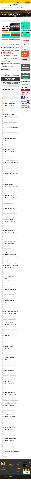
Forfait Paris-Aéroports (18, 462)
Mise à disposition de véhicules (26, 30)
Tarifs (15, 7)
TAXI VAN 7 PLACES (26, 32)
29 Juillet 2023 (10, 464)
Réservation (10, 7)
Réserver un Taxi (19, 468)
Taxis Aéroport (23, 7)
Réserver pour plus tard (24, 83)
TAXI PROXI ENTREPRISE (26, 28)
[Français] (17, 2)
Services (4, 9)
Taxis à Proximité (5, 7)
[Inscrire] (29, 462)
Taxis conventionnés (11, 39)
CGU (5, 476)
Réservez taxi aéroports (16, 32)
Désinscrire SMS (18, 471)
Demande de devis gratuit (24, 84)
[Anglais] (18, 2)
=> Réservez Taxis (27, 2)
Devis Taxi (17, 464)
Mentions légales (3, 476)
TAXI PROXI (10, 476)
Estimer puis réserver (6, 32)
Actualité (18, 465)
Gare (18, 7)
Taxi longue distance (11, 37)
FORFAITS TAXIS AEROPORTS (25, 81)
